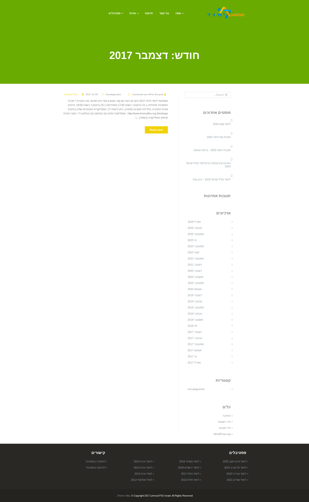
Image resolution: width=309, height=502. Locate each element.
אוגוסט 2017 (194, 350)
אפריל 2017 (194, 362)
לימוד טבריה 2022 (236, 473)
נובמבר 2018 (195, 313)
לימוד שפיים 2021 (236, 479)
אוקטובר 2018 (195, 319)
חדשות (149, 13)
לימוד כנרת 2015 (143, 461)
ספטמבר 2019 (196, 307)
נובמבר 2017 (195, 338)
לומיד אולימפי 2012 (141, 479)
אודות (132, 13)
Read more (156, 130)
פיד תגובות (225, 428)
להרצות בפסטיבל (95, 467)
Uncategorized (113, 94)
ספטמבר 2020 (196, 283)
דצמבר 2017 (195, 332)
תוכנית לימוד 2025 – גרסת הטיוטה (212, 150)
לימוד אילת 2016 (190, 479)
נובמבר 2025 (195, 228)
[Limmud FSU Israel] (226, 12)
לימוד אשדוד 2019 (189, 461)
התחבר (226, 415)
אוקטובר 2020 (195, 277)
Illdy (128, 495)
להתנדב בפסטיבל (95, 461)
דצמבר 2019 (195, 295)
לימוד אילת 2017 (190, 473)
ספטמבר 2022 (196, 258)
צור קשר (164, 13)
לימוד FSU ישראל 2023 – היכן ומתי (211, 179)
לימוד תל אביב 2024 (235, 467)
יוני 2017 (192, 356)
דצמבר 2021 (195, 264)
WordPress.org (222, 434)
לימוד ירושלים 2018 (188, 467)
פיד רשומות (224, 422)
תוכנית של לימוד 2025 (219, 137)
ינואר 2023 (193, 252)
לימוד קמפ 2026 (222, 124)
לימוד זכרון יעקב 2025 (234, 461)
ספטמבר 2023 (196, 246)
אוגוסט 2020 (194, 289)
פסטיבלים (114, 13)
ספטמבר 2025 (196, 234)
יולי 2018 (192, 326)
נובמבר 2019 (195, 301)
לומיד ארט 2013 (143, 473)
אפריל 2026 (194, 221)
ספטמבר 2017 (196, 344)
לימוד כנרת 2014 (143, 467)
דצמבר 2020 (195, 270)
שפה (178, 13)
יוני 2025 (192, 240)
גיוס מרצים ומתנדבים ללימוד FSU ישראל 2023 (208, 165)
